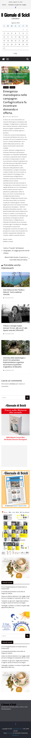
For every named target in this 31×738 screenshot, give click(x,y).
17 (4, 41)
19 (11, 41)
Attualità (6, 87)
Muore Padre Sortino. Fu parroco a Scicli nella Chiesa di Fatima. (16, 258)
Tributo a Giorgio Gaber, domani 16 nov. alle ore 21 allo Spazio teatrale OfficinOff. (15, 328)
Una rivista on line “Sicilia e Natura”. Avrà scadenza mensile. (13, 292)
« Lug (15, 53)
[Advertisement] (14, 456)
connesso (12, 384)
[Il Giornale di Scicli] (3, 59)
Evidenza (12, 87)
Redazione (15, 116)
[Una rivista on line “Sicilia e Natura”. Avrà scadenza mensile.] (15, 273)
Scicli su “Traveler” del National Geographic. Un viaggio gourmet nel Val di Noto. (16, 250)
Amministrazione (6, 709)
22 (23, 41)
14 (19, 37)
